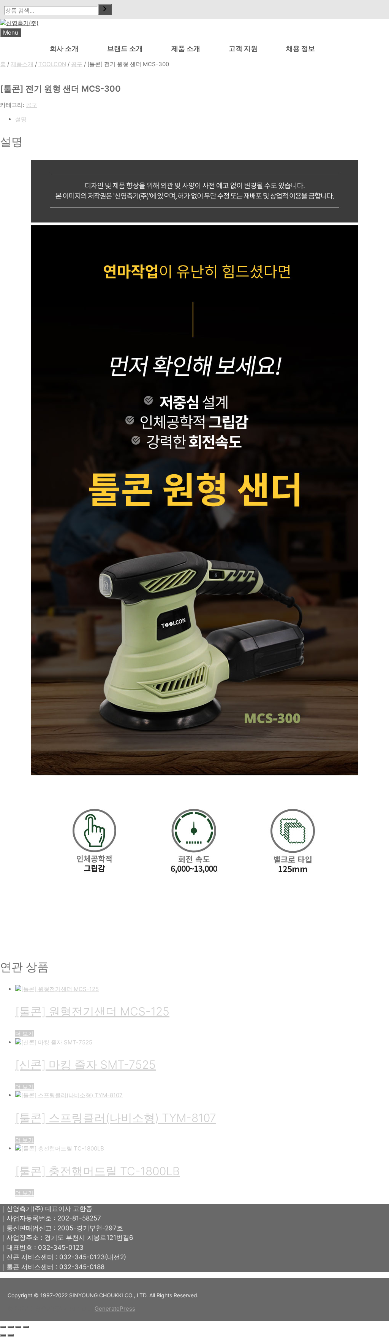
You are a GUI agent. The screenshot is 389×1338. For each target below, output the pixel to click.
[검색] (105, 9)
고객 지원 (243, 48)
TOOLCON (52, 64)
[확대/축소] (3, 1327)
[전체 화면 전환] (11, 1327)
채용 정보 (300, 48)
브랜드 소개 (125, 48)
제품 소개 (185, 48)
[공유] (18, 1327)
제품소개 (22, 64)
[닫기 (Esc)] (26, 1327)
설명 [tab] (21, 119)
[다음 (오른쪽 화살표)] (11, 1335)
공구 (76, 64)
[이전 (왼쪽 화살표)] (3, 1335)
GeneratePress (115, 1308)
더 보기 (24, 1033)
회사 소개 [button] (64, 48)
